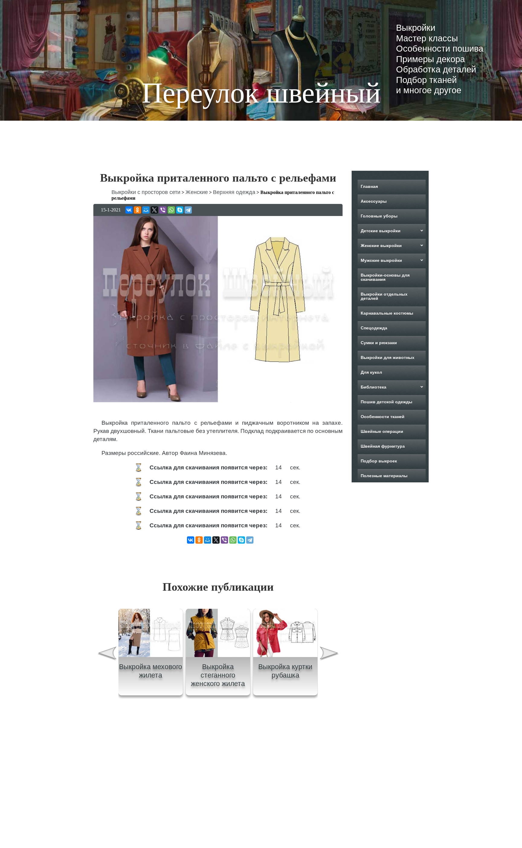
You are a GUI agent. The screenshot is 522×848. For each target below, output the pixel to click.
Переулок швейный (261, 93)
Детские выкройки (381, 230)
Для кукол (371, 372)
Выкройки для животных (387, 357)
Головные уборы (379, 216)
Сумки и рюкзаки (379, 342)
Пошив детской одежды (386, 401)
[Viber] (162, 210)
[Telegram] (188, 210)
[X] (154, 210)
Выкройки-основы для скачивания (385, 277)
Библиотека (373, 387)
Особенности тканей (382, 416)
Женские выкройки (381, 245)
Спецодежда (374, 328)
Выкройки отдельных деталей (384, 296)
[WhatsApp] (171, 210)
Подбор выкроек (379, 461)
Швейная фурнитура (383, 446)
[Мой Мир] (146, 210)
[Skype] (179, 210)
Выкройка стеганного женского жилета (218, 675)
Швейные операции (382, 431)
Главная (369, 186)
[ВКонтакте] (129, 210)
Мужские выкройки (381, 260)
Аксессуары (374, 201)
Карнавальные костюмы (387, 313)
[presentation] (106, 654)
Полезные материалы (384, 475)
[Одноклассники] (137, 210)
